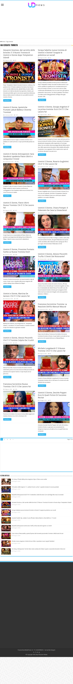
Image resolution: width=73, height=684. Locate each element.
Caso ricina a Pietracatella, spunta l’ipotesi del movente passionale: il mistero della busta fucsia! (37, 533)
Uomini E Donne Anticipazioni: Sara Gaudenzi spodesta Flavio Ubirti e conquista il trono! (18, 156)
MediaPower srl (29, 650)
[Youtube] (39, 652)
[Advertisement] (36, 23)
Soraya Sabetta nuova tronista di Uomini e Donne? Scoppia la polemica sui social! (52, 52)
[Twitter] (37, 652)
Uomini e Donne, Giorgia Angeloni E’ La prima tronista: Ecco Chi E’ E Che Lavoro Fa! (53, 109)
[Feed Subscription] (72, 45)
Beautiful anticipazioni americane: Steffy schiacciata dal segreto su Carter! (32, 525)
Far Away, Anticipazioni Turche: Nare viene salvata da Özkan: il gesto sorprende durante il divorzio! (38, 549)
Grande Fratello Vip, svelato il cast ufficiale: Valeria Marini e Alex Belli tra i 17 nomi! (34, 518)
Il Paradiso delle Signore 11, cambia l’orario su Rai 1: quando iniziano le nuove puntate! (35, 487)
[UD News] (36, 4)
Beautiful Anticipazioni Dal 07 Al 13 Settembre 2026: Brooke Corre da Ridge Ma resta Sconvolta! (37, 494)
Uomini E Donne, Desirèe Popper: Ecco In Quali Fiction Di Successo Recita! (52, 395)
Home (3, 41)
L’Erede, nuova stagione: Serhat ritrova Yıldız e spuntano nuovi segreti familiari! (33, 541)
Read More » (7, 100)
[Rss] (34, 652)
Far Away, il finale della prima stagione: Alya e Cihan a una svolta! (29, 479)
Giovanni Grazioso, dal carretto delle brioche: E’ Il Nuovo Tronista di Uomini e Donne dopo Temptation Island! (41, 502)
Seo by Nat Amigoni (49, 650)
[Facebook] (35, 652)
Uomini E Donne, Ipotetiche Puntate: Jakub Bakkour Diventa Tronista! (17, 109)
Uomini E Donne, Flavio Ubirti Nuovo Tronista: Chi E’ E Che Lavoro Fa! (18, 205)
